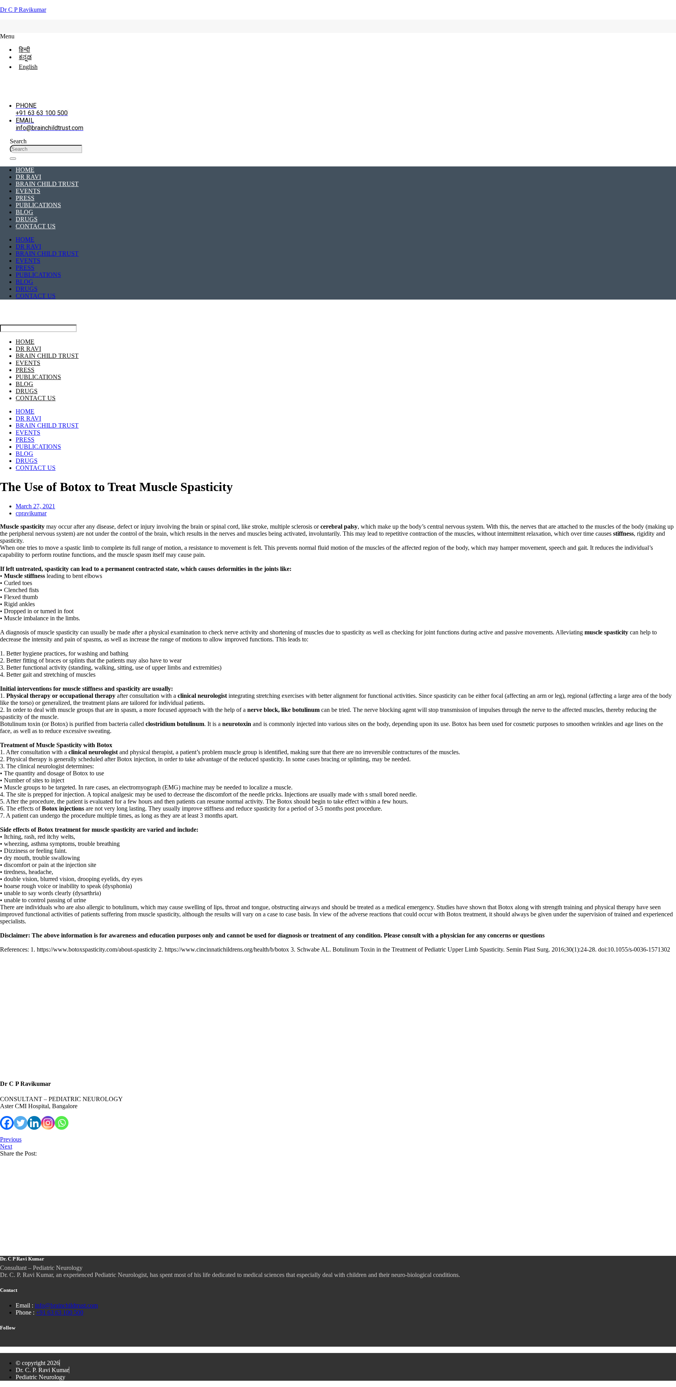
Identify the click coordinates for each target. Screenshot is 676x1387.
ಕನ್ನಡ (25, 57)
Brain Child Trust (47, 184)
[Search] (13, 158)
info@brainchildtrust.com (66, 1305)
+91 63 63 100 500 (59, 1312)
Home (25, 169)
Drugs (27, 219)
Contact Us (36, 226)
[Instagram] (48, 1123)
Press (25, 198)
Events (28, 191)
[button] (328, 36)
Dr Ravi (28, 176)
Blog (24, 212)
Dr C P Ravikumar (23, 9)
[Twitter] (20, 1123)
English (28, 66)
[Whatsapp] (61, 1123)
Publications (38, 205)
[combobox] (46, 149)
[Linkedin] (34, 1123)
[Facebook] (7, 1123)
